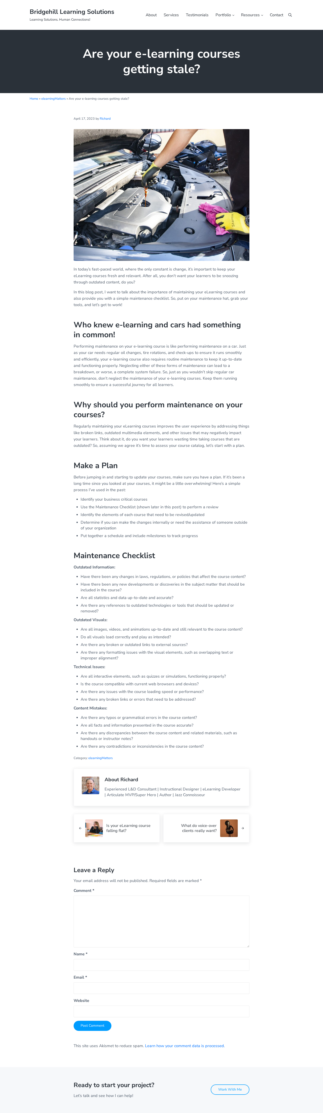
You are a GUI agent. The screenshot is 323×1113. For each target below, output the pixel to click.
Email (80, 977)
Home (34, 98)
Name (80, 954)
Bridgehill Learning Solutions (72, 11)
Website (81, 1000)
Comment (84, 890)
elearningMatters (53, 98)
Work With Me (230, 1089)
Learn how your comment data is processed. (185, 1045)
